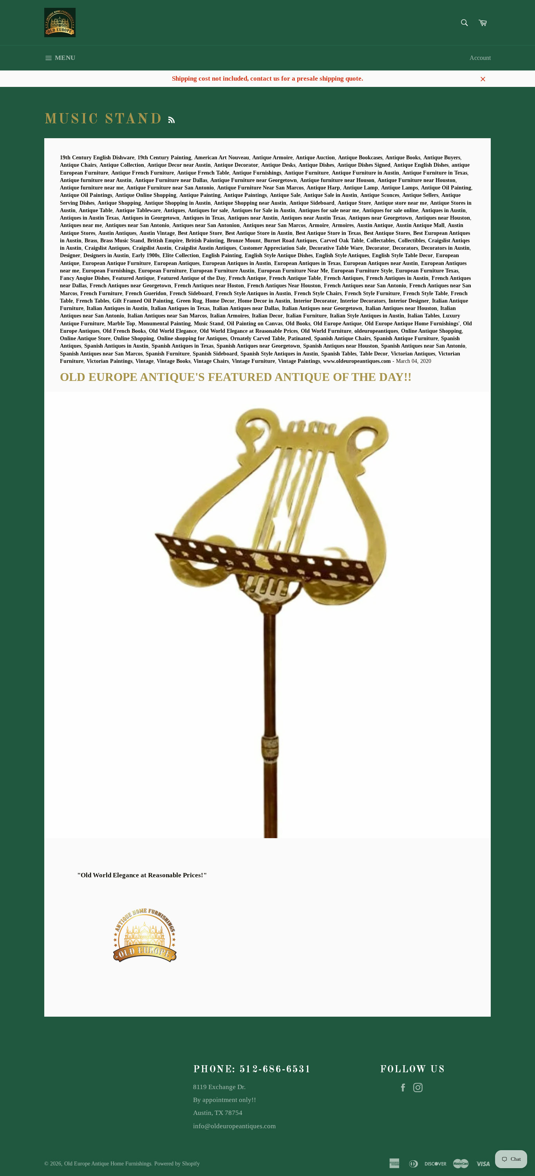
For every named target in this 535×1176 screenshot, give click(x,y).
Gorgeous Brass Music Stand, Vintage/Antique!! (126, 858)
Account (480, 57)
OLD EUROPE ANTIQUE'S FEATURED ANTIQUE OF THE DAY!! (236, 376)
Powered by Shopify (177, 1164)
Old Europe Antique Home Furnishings (107, 1164)
